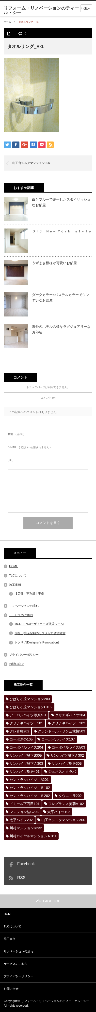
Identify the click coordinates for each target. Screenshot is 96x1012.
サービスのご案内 (21, 615)
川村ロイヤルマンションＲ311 (33, 836)
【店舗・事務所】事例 (29, 593)
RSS (21, 878)
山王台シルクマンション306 (31, 163)
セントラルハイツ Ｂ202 (30, 796)
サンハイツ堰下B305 (26, 755)
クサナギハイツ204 (70, 715)
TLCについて (18, 575)
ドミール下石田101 (25, 804)
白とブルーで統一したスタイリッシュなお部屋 (61, 202)
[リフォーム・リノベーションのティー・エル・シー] (50, 10)
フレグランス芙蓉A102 (66, 804)
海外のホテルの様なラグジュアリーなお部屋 (61, 329)
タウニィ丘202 (70, 796)
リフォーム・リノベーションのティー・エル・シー (55, 1001)
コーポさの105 (21, 739)
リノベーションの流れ (24, 606)
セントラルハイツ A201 (29, 780)
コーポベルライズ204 (26, 747)
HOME (13, 566)
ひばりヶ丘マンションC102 (31, 707)
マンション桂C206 (24, 812)
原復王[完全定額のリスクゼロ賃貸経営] (40, 633)
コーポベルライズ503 (68, 747)
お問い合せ (16, 664)
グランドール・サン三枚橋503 (61, 731)
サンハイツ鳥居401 (25, 771)
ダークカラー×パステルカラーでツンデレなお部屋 (60, 297)
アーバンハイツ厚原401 (28, 715)
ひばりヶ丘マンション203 (30, 699)
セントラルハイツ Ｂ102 (30, 788)
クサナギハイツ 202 (68, 723)
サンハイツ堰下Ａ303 (26, 763)
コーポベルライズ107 (58, 739)
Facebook (26, 864)
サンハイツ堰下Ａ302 (67, 755)
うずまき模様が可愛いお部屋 (54, 263)
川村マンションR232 (26, 828)
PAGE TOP (51, 901)
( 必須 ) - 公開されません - (29, 447)
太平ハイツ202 (21, 820)
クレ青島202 (19, 731)
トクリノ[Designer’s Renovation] (37, 642)
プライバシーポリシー (24, 654)
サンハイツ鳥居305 (67, 763)
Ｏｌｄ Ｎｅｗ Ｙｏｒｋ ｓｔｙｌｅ (62, 231)
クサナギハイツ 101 (26, 723)
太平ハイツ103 (58, 812)
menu (86, 8)
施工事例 (15, 585)
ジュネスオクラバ (62, 771)
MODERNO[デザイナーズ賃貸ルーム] (39, 624)
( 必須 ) (16, 434)
